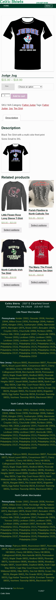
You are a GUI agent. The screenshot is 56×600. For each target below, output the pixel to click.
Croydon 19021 (11, 331)
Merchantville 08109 (31, 372)
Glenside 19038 (37, 318)
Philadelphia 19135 (27, 350)
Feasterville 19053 (46, 334)
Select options (11, 230)
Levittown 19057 (27, 340)
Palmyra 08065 (20, 362)
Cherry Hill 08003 (24, 369)
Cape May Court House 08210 (30, 385)
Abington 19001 (15, 325)
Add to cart (19, 96)
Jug (11, 108)
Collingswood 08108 (11, 372)
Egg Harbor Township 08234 (21, 394)
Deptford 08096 (36, 381)
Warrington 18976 (16, 328)
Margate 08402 (17, 391)
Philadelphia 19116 (9, 347)
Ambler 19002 (22, 318)
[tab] (12, 118)
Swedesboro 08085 (17, 378)
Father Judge (29, 105)
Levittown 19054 (27, 337)
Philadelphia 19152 (46, 353)
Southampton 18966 (33, 325)
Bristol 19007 (31, 328)
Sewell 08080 (21, 381)
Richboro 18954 (44, 331)
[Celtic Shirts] (28, 2)
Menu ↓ (49, 6)
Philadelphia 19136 (46, 350)
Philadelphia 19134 (9, 350)
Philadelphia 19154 (28, 356)
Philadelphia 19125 (46, 347)
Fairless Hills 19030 (10, 334)
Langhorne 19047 (28, 334)
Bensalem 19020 (47, 328)
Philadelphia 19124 (27, 347)
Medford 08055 (36, 375)
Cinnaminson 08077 (37, 366)
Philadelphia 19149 (27, 353)
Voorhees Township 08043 (22, 397)
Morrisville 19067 (44, 340)
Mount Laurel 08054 (17, 366)
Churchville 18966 (27, 331)
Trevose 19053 (11, 337)
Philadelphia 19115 (46, 344)
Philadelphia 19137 (9, 353)
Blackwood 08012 (44, 397)
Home (6, 6)
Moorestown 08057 (37, 362)
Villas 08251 (23, 388)
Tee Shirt (18, 108)
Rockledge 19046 (37, 321)
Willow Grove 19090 (18, 321)
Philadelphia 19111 (9, 344)
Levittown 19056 (11, 340)
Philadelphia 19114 (27, 344)
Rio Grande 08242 (33, 391)
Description (11, 118)
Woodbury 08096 (36, 378)
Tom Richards (18, 588)
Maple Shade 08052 (18, 375)
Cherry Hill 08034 (41, 369)
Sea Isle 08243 (37, 388)
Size (6, 86)
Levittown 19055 (43, 337)
